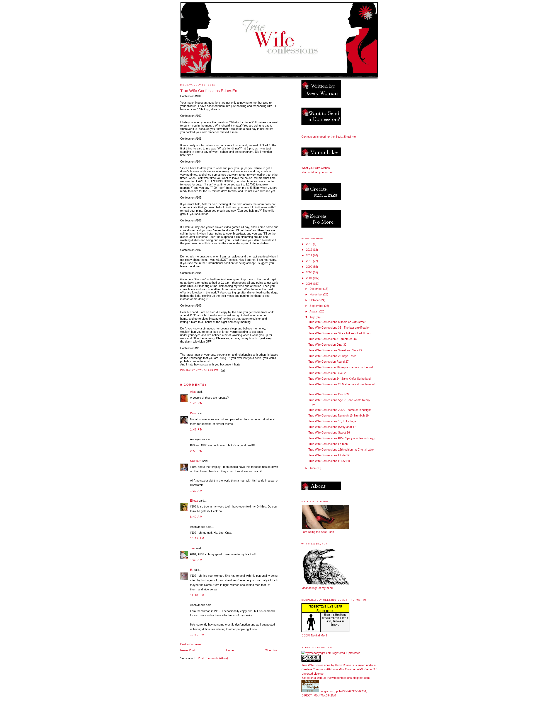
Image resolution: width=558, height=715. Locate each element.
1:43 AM (196, 560)
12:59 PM (197, 634)
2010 (309, 261)
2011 (309, 255)
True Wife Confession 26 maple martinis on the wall (340, 367)
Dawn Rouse (343, 665)
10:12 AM (197, 538)
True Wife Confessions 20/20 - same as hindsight (339, 410)
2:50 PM (196, 451)
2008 (309, 272)
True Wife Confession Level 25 (327, 373)
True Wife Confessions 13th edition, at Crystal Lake (341, 449)
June (313, 468)
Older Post (271, 650)
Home (230, 650)
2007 (309, 278)
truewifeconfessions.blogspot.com (348, 677)
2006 (309, 283)
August (314, 311)
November (316, 294)
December (316, 288)
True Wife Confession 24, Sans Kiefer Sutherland (339, 378)
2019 (309, 244)
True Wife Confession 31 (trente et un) (332, 339)
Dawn (193, 413)
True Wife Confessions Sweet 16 (329, 432)
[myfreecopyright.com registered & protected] (330, 653)
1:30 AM (196, 490)
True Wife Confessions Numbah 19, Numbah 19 (338, 415)
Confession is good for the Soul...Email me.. (329, 136)
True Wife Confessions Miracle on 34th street (337, 322)
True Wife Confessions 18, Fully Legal (332, 421)
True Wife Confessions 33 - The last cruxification (339, 327)
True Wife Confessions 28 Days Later (332, 356)
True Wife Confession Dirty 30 (327, 344)
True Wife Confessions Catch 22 (328, 394)
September (317, 305)
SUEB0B (195, 461)
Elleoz (194, 500)
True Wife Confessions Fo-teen (328, 444)
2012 (309, 249)
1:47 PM (196, 429)
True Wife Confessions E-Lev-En (329, 461)
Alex (193, 391)
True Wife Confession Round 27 (328, 361)
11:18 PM (197, 595)
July (313, 317)
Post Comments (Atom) (213, 658)
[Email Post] (222, 370)
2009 (309, 266)
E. (191, 569)
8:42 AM (196, 516)
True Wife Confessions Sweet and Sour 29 (335, 350)
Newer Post (187, 650)
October (315, 300)
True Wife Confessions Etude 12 (328, 455)
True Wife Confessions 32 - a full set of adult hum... (341, 333)
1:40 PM (196, 403)
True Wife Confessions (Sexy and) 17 (332, 427)
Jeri (192, 548)
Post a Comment (191, 644)
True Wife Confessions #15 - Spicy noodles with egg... (342, 438)
